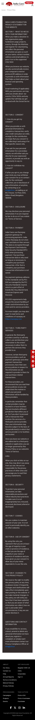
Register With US (24, 668)
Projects (6, 698)
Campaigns (7, 695)
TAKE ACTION (23, 692)
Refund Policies (8, 683)
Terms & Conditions (10, 680)
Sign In (20, 677)
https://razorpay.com (13, 319)
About (5, 664)
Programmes (8, 692)
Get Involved (23, 664)
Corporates (22, 674)
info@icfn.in (10, 190)
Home (3, 10)
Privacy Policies (8, 686)
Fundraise (21, 701)
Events (5, 701)
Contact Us (7, 671)
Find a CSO (22, 695)
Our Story (6, 668)
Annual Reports (8, 677)
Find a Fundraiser (24, 698)
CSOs (19, 671)
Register (29, 3)
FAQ (4, 674)
